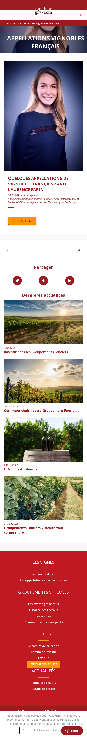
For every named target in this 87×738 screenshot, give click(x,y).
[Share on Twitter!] (17, 281)
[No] (82, 724)
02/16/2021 (14, 195)
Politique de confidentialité (49, 730)
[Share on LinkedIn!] (69, 281)
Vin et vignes (30, 195)
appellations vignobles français (25, 199)
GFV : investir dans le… (22, 469)
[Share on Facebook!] (43, 281)
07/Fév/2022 (11, 523)
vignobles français (67, 202)
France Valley (51, 199)
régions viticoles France (43, 202)
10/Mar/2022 (11, 406)
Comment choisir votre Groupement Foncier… (41, 410)
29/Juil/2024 (11, 348)
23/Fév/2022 (11, 465)
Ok (24, 730)
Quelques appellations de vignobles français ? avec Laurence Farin (38, 183)
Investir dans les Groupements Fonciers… (37, 352)
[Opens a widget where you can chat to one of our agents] (72, 731)
